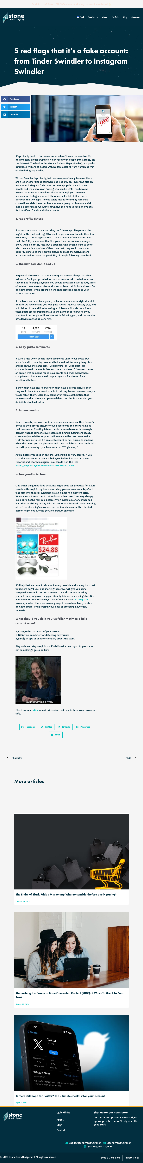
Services (91, 17)
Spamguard (81, 599)
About (104, 17)
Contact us (135, 17)
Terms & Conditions (109, 1157)
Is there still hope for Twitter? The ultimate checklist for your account (60, 1096)
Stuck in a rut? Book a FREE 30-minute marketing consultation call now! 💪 (71, 4)
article (35, 710)
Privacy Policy (132, 1157)
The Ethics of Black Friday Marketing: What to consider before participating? (66, 894)
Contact (61, 1130)
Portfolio (115, 17)
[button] (15, 99)
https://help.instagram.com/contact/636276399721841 (45, 465)
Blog (125, 17)
